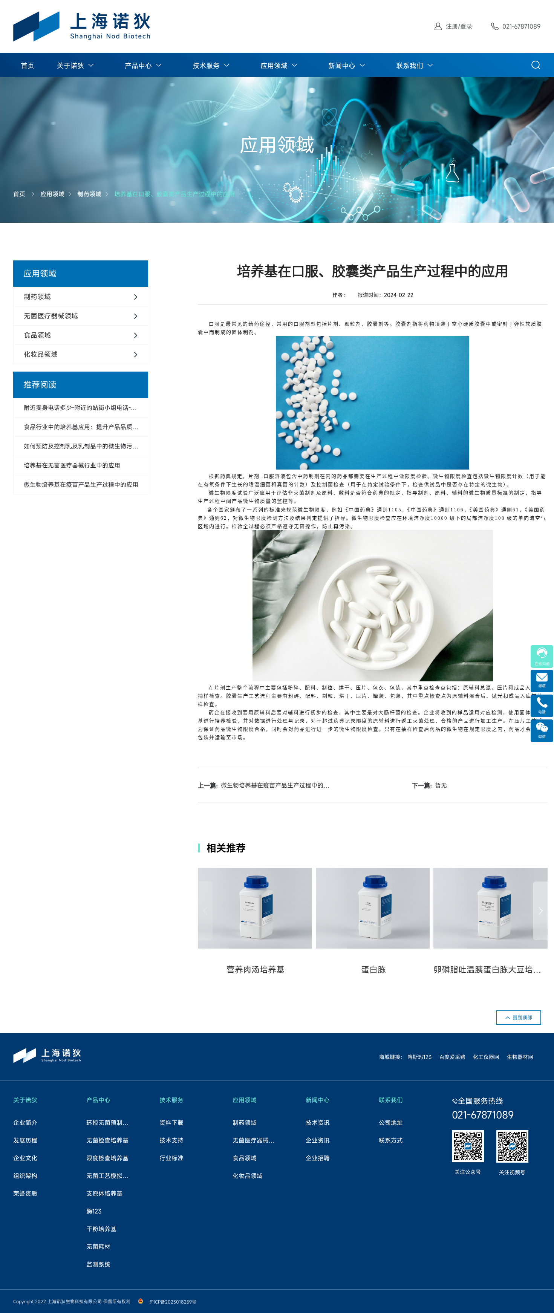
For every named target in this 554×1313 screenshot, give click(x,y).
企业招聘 (318, 1158)
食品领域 (245, 1158)
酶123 (93, 1211)
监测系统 (98, 1264)
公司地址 (391, 1123)
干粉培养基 (101, 1229)
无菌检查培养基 (107, 1140)
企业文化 (25, 1158)
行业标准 (171, 1158)
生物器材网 (520, 1056)
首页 (27, 65)
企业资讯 (318, 1140)
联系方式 (391, 1140)
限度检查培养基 (107, 1158)
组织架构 (25, 1176)
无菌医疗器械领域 (256, 1140)
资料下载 (171, 1123)
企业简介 (25, 1123)
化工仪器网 (486, 1056)
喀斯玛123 (419, 1056)
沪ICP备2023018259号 (172, 1302)
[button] (540, 910)
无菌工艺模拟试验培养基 (110, 1176)
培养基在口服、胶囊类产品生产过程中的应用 (174, 194)
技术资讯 (318, 1123)
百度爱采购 (452, 1056)
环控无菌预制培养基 (110, 1123)
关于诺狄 (70, 65)
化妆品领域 (248, 1176)
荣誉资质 (25, 1193)
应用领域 (274, 65)
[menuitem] (27, 65)
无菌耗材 (98, 1247)
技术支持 (171, 1140)
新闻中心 (341, 65)
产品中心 (138, 65)
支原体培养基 (104, 1193)
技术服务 (206, 65)
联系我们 (409, 65)
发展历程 (25, 1140)
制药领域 (89, 194)
